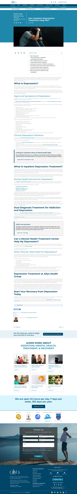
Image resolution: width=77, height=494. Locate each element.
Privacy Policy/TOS (42, 449)
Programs (32, 5)
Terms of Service (38, 453)
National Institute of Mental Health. (50, 144)
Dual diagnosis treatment (19, 216)
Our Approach (40, 5)
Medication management (21, 189)
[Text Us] (57, 473)
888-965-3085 (49, 299)
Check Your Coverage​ (22, 232)
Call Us (50, 474)
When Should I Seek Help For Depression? (39, 67)
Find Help (64, 474)
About (18, 5)
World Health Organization (27, 142)
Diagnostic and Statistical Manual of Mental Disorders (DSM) (28, 101)
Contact (64, 5)
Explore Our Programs (16, 9)
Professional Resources (39, 483)
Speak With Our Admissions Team (25, 159)
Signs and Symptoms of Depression (38, 57)
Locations (12, 5)
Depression (16, 14)
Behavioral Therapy (18, 13)
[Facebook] (51, 2)
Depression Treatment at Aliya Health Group (39, 68)
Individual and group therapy (22, 186)
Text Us (57, 474)
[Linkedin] (55, 2)
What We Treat (49, 5)
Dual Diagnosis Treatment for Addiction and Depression (41, 64)
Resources (57, 5)
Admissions (24, 5)
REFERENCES (33, 72)
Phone (24, 438)
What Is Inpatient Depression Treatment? (38, 60)
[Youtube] (59, 485)
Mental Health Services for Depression (39, 62)
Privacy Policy (46, 453)
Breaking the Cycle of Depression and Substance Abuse (54, 367)
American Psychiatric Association (54, 101)
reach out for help (28, 246)
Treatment (16, 20)
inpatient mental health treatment (24, 181)
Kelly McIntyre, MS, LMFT (32, 317)
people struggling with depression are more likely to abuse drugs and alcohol (37, 212)
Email (40, 438)
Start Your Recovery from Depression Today (39, 70)
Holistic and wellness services (22, 188)
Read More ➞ (17, 369)
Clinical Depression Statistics (37, 59)
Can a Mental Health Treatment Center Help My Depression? (42, 65)
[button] (15, 23)
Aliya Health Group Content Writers (29, 312)
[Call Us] (51, 473)
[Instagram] (53, 2)
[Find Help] (64, 473)
